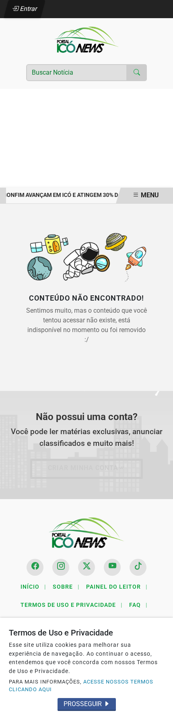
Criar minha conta (83, 468)
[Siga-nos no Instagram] (60, 567)
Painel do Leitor (117, 586)
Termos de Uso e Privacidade (72, 605)
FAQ (138, 605)
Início (33, 586)
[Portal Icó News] (86, 39)
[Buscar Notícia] (137, 72)
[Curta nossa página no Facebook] (35, 567)
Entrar (28, 9)
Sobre (66, 586)
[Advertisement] (86, 138)
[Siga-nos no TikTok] (138, 567)
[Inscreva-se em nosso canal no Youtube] (112, 567)
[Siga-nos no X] (86, 567)
